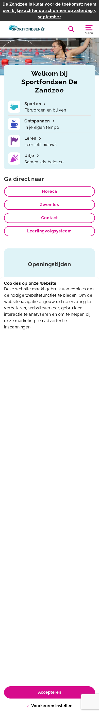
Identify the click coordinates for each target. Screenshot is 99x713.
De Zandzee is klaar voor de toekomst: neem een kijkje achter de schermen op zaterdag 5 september (49, 10)
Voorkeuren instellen (52, 705)
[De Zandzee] (27, 29)
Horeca (49, 191)
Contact (49, 217)
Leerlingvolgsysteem (49, 231)
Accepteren (49, 692)
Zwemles (49, 204)
